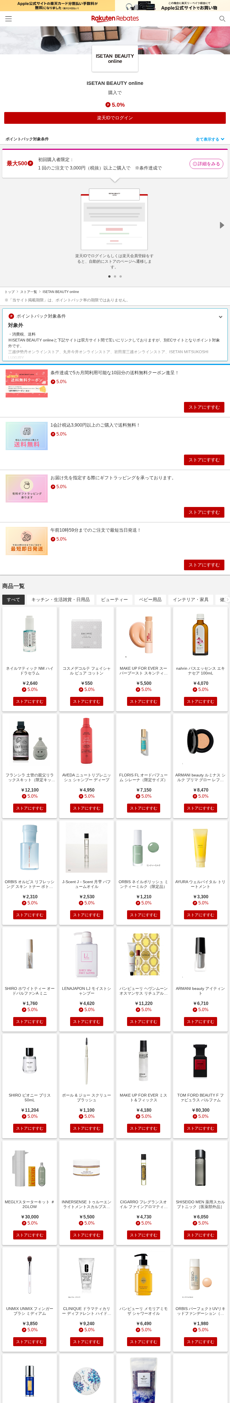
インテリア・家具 (191, 599)
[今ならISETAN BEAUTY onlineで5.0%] (115, 40)
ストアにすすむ (204, 407)
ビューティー (114, 599)
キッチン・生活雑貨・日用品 (60, 599)
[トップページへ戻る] (115, 18)
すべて (13, 599)
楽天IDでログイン (115, 117)
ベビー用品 (150, 599)
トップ (9, 292)
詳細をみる (209, 163)
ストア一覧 (28, 292)
